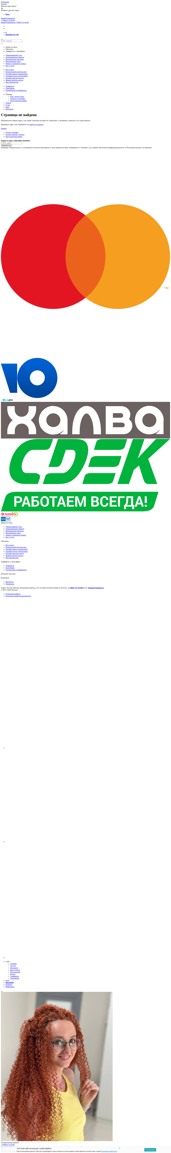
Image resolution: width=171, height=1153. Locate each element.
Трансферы (10, 88)
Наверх (4, 128)
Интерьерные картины (15, 59)
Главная (13, 964)
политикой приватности (109, 1151)
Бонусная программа (18, 101)
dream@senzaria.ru (8, 18)
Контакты (9, 109)
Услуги (13, 966)
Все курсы (10, 70)
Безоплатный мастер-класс (16, 72)
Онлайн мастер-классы (15, 78)
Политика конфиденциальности (18, 596)
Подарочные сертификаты (16, 90)
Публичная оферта (13, 594)
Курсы (12, 974)
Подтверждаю (150, 1150)
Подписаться (6, 145)
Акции (8, 103)
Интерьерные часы (13, 62)
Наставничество (12, 82)
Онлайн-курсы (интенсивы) (17, 76)
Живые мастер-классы (14, 80)
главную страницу (36, 124)
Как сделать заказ (17, 96)
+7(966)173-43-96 (8, 20)
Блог (7, 107)
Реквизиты (10, 584)
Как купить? (15, 970)
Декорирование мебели (15, 57)
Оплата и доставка (17, 99)
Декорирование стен (14, 55)
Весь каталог (15, 972)
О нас (8, 105)
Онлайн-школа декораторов (17, 74)
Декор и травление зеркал (16, 64)
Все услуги (10, 66)
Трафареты (10, 86)
